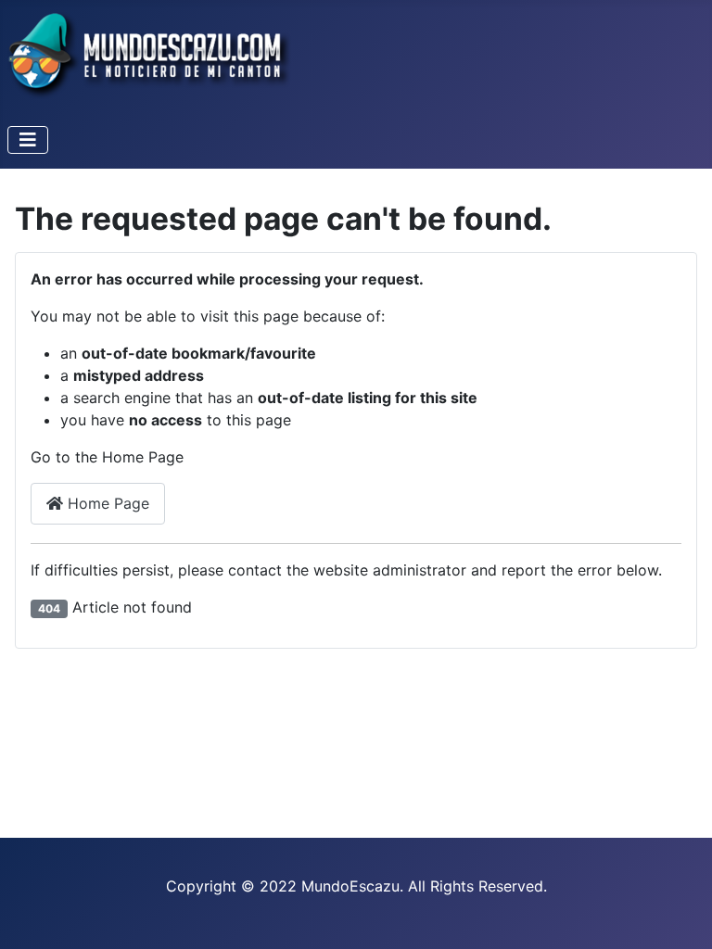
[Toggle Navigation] (27, 140)
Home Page (106, 503)
